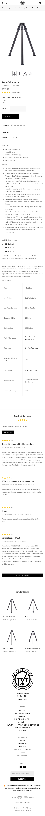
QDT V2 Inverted (9, 648)
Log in (17, 802)
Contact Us (22, 716)
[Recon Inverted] (11, 605)
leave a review (15, 92)
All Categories (22, 755)
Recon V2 (28, 617)
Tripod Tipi (22, 743)
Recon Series (19, 8)
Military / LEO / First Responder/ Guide (22, 725)
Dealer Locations (22, 728)
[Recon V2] (33, 605)
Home (3, 8)
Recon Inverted (9, 617)
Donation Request (22, 719)
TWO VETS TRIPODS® (10, 85)
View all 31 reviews (22, 575)
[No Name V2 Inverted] (33, 637)
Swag (22, 740)
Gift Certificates (22, 713)
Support (22, 710)
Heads (22, 752)
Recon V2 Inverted (32, 8)
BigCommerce (26, 810)
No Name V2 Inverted (33, 648)
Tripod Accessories (22, 749)
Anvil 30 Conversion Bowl (10, 256)
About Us (22, 722)
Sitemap (22, 731)
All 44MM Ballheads (8, 252)
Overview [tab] (5, 132)
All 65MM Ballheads (8, 244)
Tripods (10, 8)
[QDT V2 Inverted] (11, 637)
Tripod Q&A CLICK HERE (9, 137)
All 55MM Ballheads (8, 248)
